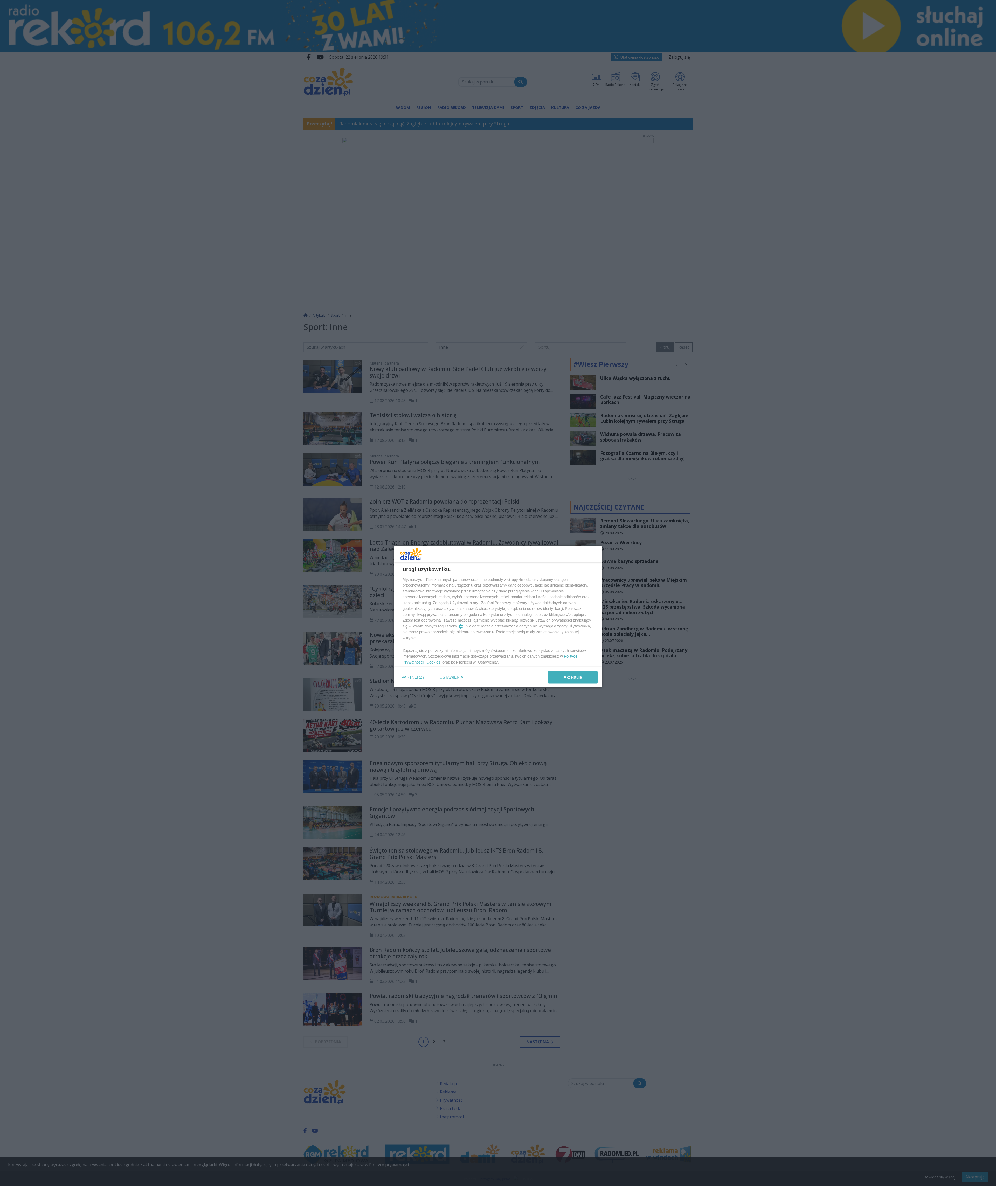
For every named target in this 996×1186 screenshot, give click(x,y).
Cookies (433, 662)
